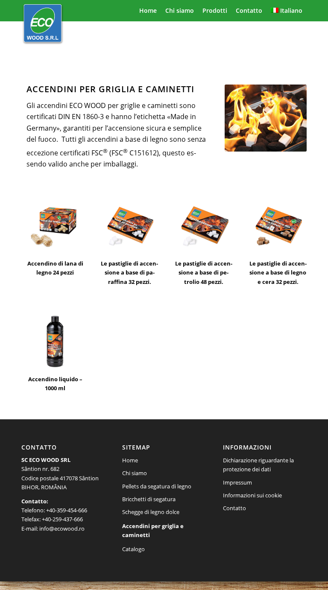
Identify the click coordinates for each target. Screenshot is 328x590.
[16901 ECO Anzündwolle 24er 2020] (55, 225)
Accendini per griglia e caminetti (153, 530)
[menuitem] (148, 10)
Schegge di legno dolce (150, 512)
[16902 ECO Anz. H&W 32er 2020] (278, 225)
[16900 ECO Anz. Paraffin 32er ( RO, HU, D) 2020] (129, 225)
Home (130, 460)
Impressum (237, 482)
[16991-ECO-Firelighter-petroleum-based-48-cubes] (203, 225)
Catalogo (133, 549)
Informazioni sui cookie (252, 495)
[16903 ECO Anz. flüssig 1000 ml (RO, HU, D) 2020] (55, 341)
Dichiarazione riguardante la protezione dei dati (258, 464)
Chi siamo (134, 473)
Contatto (234, 508)
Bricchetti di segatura (149, 499)
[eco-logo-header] (42, 25)
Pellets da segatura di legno (156, 486)
